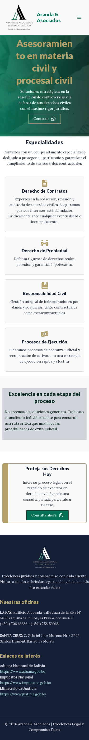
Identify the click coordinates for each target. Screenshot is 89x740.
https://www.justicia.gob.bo (23, 694)
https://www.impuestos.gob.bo (25, 683)
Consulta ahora (43, 515)
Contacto (41, 118)
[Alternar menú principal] (79, 17)
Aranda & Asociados (49, 17)
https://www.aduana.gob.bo (22, 671)
